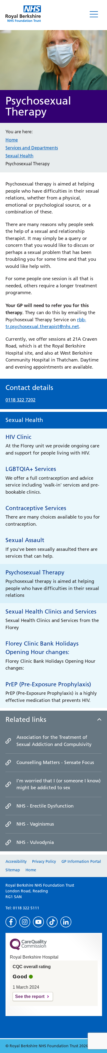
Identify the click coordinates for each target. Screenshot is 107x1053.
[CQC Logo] (28, 949)
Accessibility (16, 861)
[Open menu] (94, 14)
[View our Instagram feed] (24, 921)
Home (11, 140)
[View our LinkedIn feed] (65, 921)
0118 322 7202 (20, 400)
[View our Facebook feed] (10, 921)
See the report (29, 996)
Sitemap (12, 869)
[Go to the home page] (23, 13)
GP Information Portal (81, 861)
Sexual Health (19, 155)
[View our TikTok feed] (52, 921)
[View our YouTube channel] (38, 921)
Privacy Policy (44, 861)
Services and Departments (31, 148)
